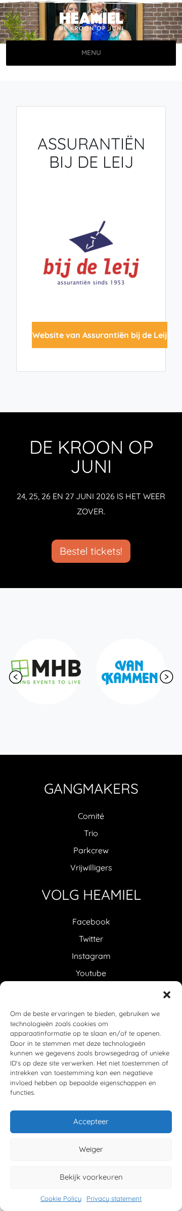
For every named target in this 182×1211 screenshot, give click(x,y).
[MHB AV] (46, 671)
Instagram (91, 956)
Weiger (91, 1149)
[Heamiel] (91, 21)
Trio (91, 833)
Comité (91, 816)
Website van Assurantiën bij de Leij (99, 335)
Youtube (91, 973)
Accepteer (91, 1121)
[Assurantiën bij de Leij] (91, 252)
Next (166, 677)
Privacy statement (114, 1198)
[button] (167, 994)
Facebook (91, 921)
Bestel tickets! (91, 551)
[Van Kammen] (131, 671)
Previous (16, 677)
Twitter (91, 939)
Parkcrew (91, 850)
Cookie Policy (60, 1198)
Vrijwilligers (91, 867)
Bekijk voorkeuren (91, 1177)
